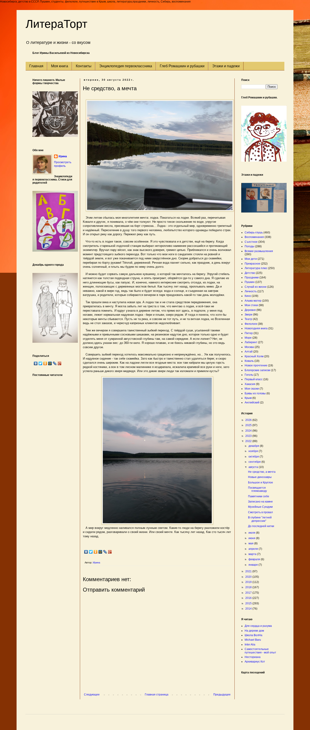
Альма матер (253, 300)
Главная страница (156, 694)
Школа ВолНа (253, 635)
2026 (248, 420)
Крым (248, 398)
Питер (249, 333)
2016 (248, 598)
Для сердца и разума (258, 626)
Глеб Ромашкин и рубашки (182, 66)
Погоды (249, 246)
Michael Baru (253, 639)
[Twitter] (91, 552)
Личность (251, 291)
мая (251, 543)
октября (254, 456)
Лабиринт (251, 342)
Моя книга (59, 66)
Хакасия (250, 384)
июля (252, 532)
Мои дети (251, 258)
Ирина (63, 156)
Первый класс (254, 379)
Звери (248, 314)
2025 (248, 425)
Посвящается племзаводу (257, 489)
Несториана (253, 657)
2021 (248, 571)
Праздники (252, 277)
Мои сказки (252, 388)
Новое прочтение (256, 365)
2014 (248, 608)
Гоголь (249, 374)
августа (253, 467)
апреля (253, 548)
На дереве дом (254, 630)
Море (248, 337)
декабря (254, 446)
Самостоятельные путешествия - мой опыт (260, 651)
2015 (248, 603)
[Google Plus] (110, 552)
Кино (248, 296)
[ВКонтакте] (86, 552)
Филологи (251, 323)
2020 (248, 576)
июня (252, 538)
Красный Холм (254, 356)
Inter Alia (250, 644)
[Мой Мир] (100, 552)
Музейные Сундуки (260, 506)
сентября (254, 461)
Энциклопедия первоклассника (125, 66)
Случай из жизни (255, 286)
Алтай (249, 351)
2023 (248, 436)
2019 (248, 582)
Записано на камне (260, 501)
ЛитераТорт (56, 24)
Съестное (251, 241)
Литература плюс (256, 268)
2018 (248, 587)
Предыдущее (222, 694)
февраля (254, 559)
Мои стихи (251, 305)
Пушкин (250, 282)
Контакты (83, 66)
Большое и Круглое (260, 482)
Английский (252, 402)
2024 (248, 430)
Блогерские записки (257, 370)
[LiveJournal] (105, 552)
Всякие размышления (259, 251)
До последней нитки (261, 526)
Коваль (249, 360)
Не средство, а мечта (262, 471)
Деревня (250, 310)
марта (252, 554)
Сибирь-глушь (254, 232)
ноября (253, 451)
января (253, 564)
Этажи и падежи (226, 66)
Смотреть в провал (260, 512)
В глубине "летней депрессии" (260, 519)
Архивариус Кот (255, 661)
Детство (250, 273)
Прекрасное (252, 263)
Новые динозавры (260, 477)
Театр (248, 319)
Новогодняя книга (256, 328)
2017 (248, 592)
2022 (248, 441)
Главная (36, 66)
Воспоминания (254, 237)
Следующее (92, 694)
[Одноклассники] (95, 552)
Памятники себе (258, 496)
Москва (249, 347)
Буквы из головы (255, 393)
